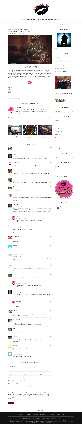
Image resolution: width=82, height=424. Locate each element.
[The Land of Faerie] (45, 130)
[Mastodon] (60, 24)
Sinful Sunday (16, 99)
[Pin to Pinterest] (34, 103)
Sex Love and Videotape (59, 148)
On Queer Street (58, 145)
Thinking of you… (15, 136)
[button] (10, 132)
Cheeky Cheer (30, 136)
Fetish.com (57, 169)
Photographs (53, 418)
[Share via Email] (37, 103)
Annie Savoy (57, 120)
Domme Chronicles (58, 128)
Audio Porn (60, 418)
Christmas (10, 99)
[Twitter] (58, 24)
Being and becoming (66, 62)
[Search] (66, 24)
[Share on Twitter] (33, 103)
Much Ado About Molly (36, 418)
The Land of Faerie (45, 136)
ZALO (56, 57)
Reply (51, 147)
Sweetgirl (15, 147)
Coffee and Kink (58, 125)
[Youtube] (62, 24)
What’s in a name (58, 48)
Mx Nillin (56, 143)
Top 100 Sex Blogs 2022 (62, 71)
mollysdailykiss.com (28, 356)
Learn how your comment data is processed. (31, 390)
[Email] (63, 24)
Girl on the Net (57, 137)
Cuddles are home (61, 68)
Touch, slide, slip (61, 65)
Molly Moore (14, 33)
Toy (59, 57)
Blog (20, 418)
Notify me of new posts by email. (14, 383)
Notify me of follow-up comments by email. (16, 380)
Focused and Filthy (58, 131)
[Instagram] (59, 24)
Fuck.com (56, 172)
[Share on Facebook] (32, 103)
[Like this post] (31, 103)
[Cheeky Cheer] (30, 130)
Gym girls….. (66, 60)
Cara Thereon (57, 123)
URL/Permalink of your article (14, 398)
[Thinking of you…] (15, 130)
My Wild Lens (57, 140)
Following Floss (58, 134)
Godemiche (57, 166)
